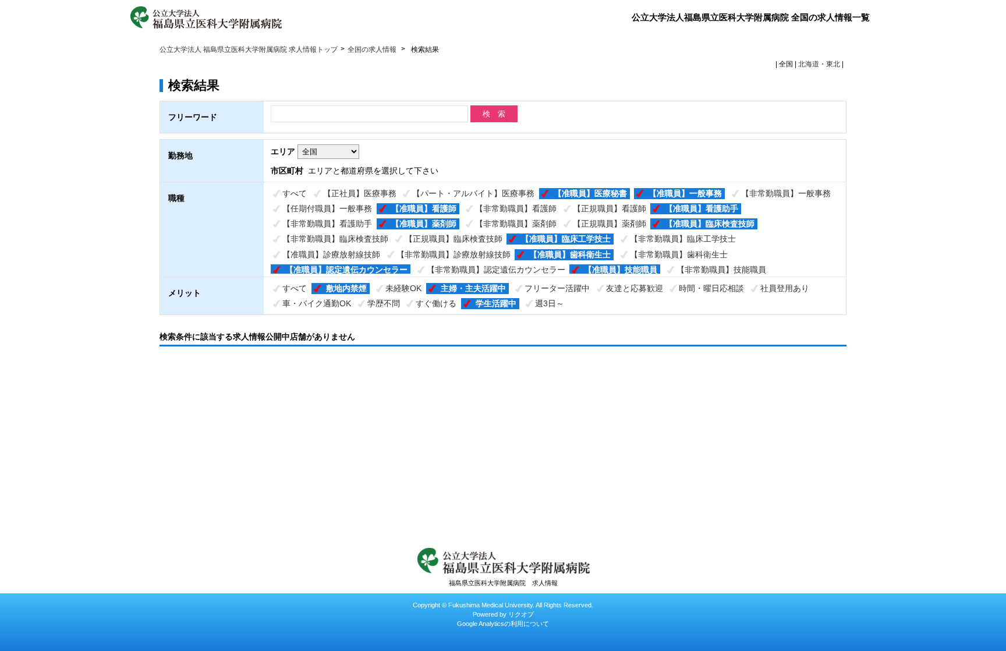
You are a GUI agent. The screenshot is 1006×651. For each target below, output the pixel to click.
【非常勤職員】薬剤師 (516, 223)
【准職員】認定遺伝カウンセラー (346, 269)
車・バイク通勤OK (316, 303)
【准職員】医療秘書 (590, 193)
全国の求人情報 (373, 49)
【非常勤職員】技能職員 (721, 269)
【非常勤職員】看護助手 (327, 223)
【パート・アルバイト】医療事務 (473, 193)
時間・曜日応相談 (711, 288)
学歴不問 (383, 303)
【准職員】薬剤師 (423, 223)
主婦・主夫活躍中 (473, 288)
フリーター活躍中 (557, 288)
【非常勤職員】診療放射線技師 (453, 254)
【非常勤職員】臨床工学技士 (683, 238)
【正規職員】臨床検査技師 (453, 238)
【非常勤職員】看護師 (516, 208)
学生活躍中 (496, 303)
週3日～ (549, 303)
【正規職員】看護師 (609, 208)
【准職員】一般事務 (685, 193)
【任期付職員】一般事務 (327, 208)
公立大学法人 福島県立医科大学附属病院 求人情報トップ (249, 49)
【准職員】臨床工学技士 (566, 238)
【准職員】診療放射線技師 (331, 254)
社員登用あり (784, 288)
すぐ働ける (436, 303)
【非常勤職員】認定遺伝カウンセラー (496, 269)
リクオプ (521, 614)
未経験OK (403, 288)
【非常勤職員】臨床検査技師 (335, 238)
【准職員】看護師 (423, 208)
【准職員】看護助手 (701, 208)
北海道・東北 (819, 64)
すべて (294, 193)
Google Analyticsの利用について (503, 623)
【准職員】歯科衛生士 (570, 254)
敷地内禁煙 (346, 288)
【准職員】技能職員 (620, 269)
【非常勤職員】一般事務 (786, 193)
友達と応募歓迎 (634, 288)
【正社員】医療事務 (359, 193)
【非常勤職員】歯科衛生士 (679, 254)
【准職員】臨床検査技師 (709, 223)
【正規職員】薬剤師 (609, 223)
